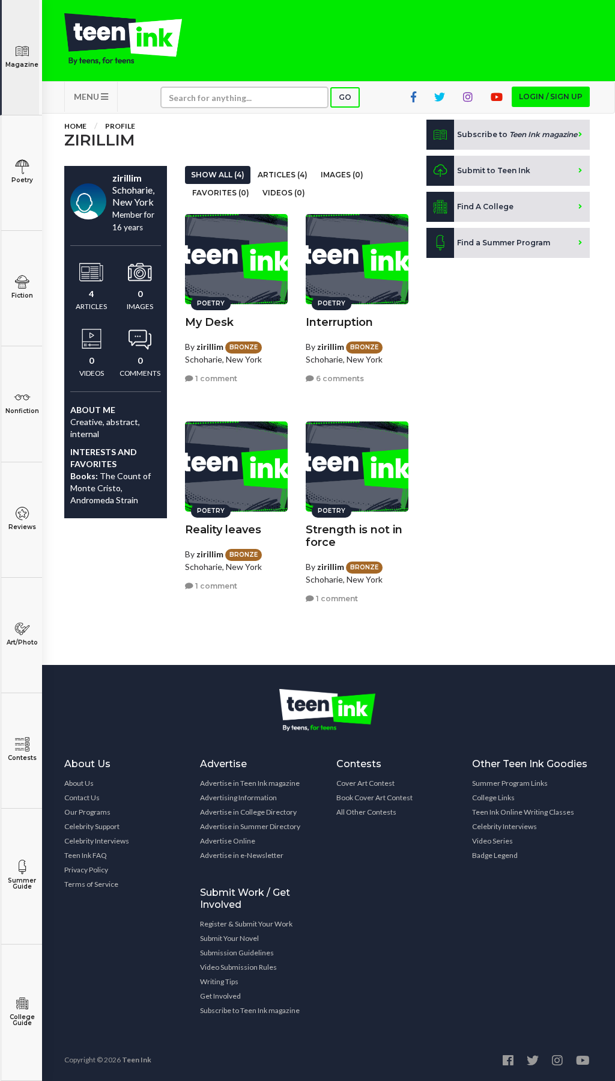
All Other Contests (366, 811)
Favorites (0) (220, 192)
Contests (22, 758)
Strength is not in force (354, 536)
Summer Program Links (510, 783)
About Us (79, 783)
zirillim (209, 346)
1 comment (215, 378)
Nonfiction (22, 411)
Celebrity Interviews (96, 840)
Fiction (22, 295)
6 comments (339, 378)
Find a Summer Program (503, 242)
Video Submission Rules (238, 967)
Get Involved (220, 995)
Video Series (492, 840)
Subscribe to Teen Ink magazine (250, 1010)
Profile (120, 125)
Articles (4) (283, 174)
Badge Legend (495, 855)
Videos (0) (283, 192)
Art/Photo (22, 642)
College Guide (22, 1020)
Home (75, 125)
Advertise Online (227, 840)
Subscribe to (517, 134)
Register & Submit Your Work (246, 923)
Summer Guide (22, 883)
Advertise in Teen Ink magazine (250, 783)
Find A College (485, 206)
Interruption (339, 322)
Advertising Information (238, 797)
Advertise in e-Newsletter (241, 855)
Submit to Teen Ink (493, 170)
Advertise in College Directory (248, 811)
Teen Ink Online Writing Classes (523, 811)
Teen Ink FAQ (85, 855)
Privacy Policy (86, 869)
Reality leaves (223, 529)
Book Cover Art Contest (374, 797)
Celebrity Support (92, 826)
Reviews (22, 527)
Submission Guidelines (237, 952)
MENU (87, 96)
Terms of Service (91, 884)
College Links (493, 797)
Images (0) (342, 174)
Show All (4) (217, 174)
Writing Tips (219, 981)
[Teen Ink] (123, 39)
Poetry (22, 180)
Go (345, 97)
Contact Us (82, 797)
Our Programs (87, 811)
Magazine (21, 65)
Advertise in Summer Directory (250, 826)
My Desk (209, 322)
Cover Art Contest (365, 783)
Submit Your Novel (229, 938)
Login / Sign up (551, 96)
